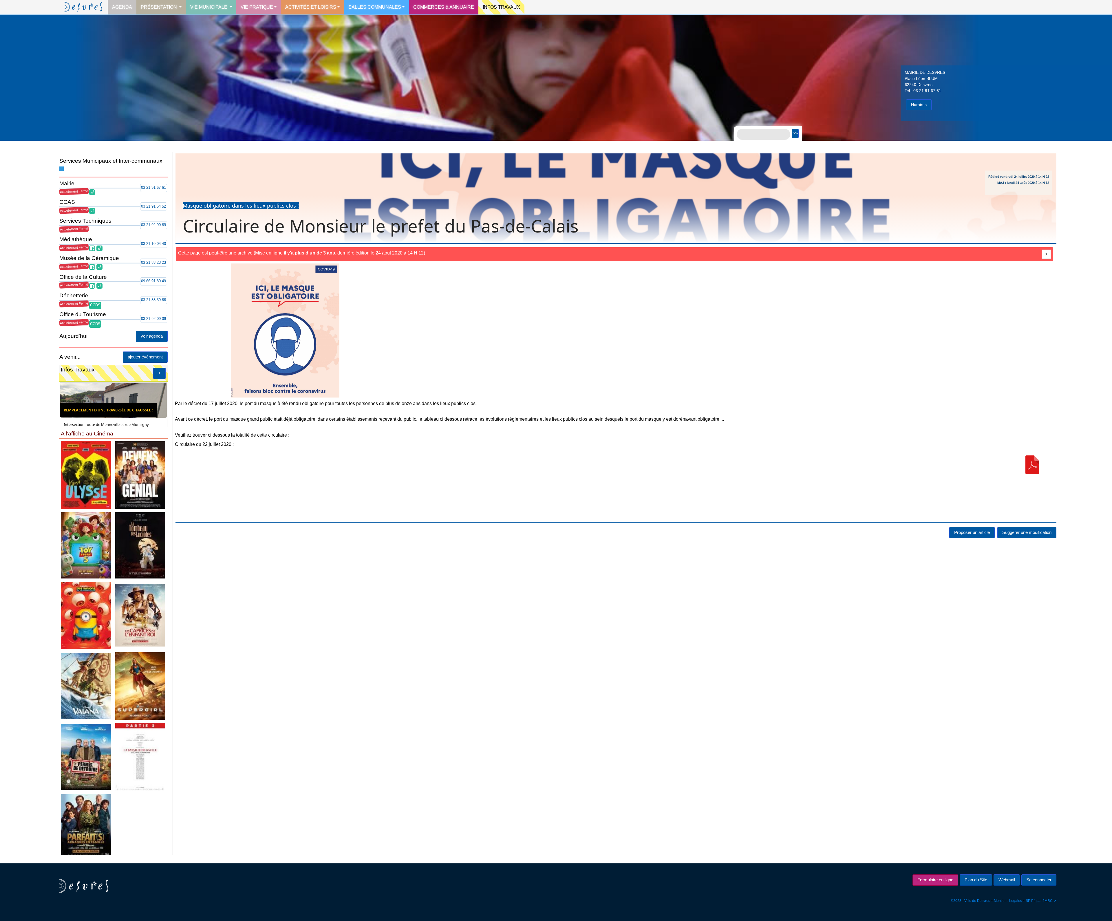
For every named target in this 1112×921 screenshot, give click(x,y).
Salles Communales (374, 7)
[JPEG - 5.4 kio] (140, 545)
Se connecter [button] (1038, 879)
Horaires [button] (919, 104)
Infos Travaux (501, 7)
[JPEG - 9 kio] (140, 475)
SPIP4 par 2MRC (1039, 901)
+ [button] (159, 373)
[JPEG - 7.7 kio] (140, 615)
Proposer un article (972, 532)
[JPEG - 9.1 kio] (86, 686)
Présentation (159, 7)
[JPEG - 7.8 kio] (140, 686)
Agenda (122, 7)
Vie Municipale (209, 7)
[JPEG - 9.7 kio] (86, 545)
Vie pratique (257, 7)
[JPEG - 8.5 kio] (86, 475)
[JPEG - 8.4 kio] (86, 824)
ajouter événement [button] (145, 356)
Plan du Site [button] (976, 879)
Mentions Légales (1008, 901)
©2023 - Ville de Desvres (970, 901)
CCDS (95, 305)
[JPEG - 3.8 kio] (140, 757)
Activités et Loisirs (310, 7)
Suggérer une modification (1026, 532)
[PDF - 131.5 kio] (1032, 464)
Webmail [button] (1006, 879)
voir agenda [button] (152, 336)
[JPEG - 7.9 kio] (86, 615)
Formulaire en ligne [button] (935, 879)
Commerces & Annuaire (443, 7)
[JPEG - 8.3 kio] (86, 757)
